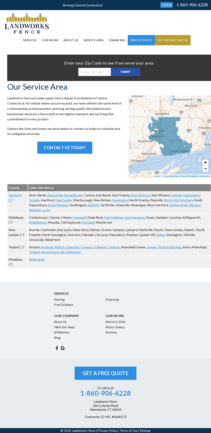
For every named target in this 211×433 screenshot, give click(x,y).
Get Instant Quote (172, 40)
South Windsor (58, 205)
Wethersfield (178, 205)
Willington (73, 252)
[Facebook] (56, 348)
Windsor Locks (39, 210)
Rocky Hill (171, 200)
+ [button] (205, 162)
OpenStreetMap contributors (196, 176)
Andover (47, 247)
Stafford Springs (170, 247)
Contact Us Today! (65, 147)
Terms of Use (128, 430)
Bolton (59, 247)
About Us (70, 40)
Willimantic (37, 259)
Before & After (116, 322)
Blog (57, 337)
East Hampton (135, 217)
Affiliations (61, 332)
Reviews (111, 332)
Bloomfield (55, 195)
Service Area (94, 40)
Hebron (114, 247)
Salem (161, 235)
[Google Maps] (62, 348)
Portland (88, 222)
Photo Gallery (115, 327)
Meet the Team (64, 327)
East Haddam (113, 217)
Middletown (38, 222)
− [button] (205, 168)
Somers (152, 247)
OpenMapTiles (171, 176)
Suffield (93, 205)
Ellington (101, 247)
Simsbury (186, 200)
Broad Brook (73, 195)
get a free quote (105, 373)
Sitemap (145, 430)
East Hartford (140, 195)
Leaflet (156, 176)
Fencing (59, 299)
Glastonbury (191, 195)
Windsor (195, 205)
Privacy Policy (107, 430)
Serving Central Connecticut (82, 5)
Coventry (87, 247)
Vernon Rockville (53, 252)
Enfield (177, 195)
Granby (34, 200)
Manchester (63, 200)
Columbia (72, 247)
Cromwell (79, 217)
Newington (120, 200)
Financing (117, 40)
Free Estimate (141, 40)
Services (30, 40)
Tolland (34, 252)
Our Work (50, 40)
